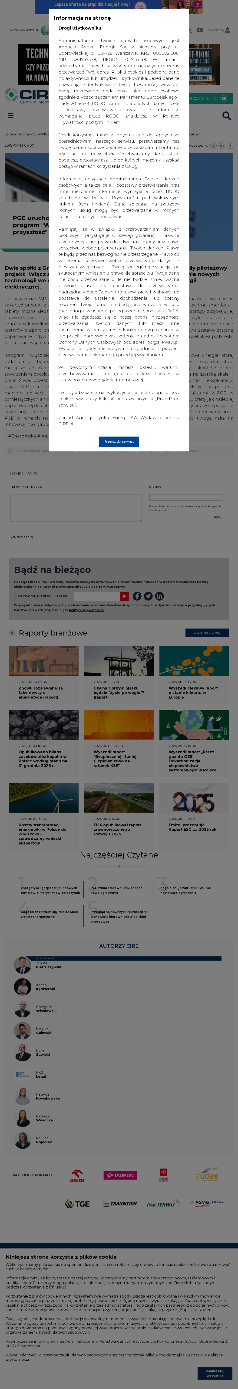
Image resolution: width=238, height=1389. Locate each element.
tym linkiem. (108, 122)
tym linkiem (94, 204)
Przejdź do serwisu (119, 441)
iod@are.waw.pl (162, 342)
